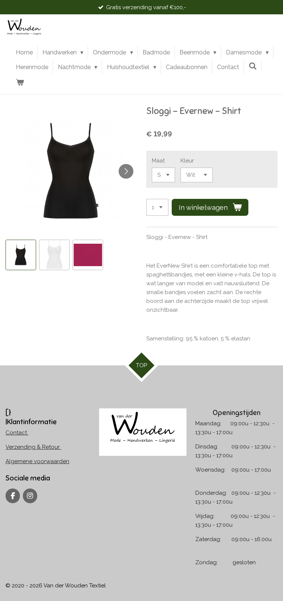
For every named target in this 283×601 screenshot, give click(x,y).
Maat (158, 160)
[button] (21, 255)
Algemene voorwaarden (37, 461)
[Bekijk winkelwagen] (20, 82)
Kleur (187, 160)
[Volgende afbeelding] (126, 171)
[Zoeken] (253, 66)
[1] (157, 207)
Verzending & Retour (33, 447)
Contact (17, 432)
